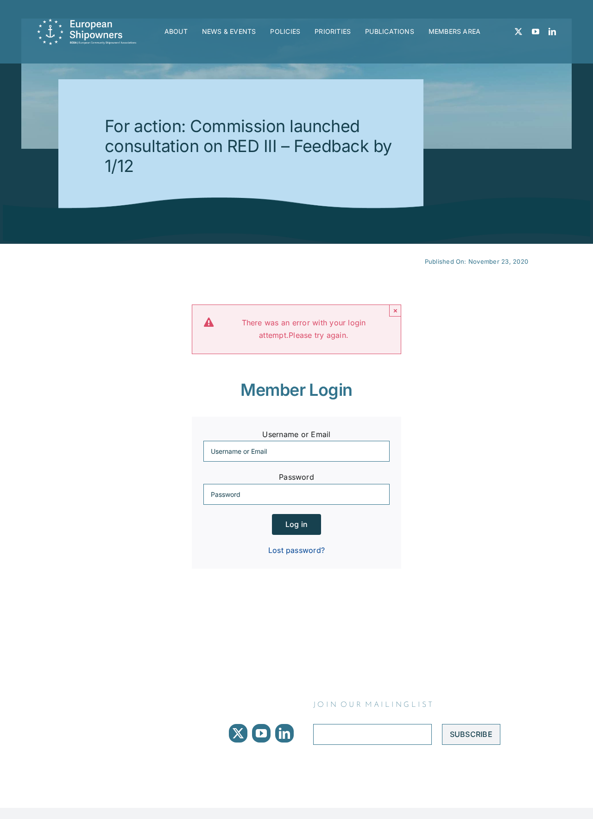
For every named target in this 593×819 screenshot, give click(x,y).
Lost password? (296, 550)
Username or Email (296, 434)
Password (296, 477)
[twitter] (518, 31)
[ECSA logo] (89, 22)
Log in (296, 524)
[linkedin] (552, 31)
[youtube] (535, 31)
